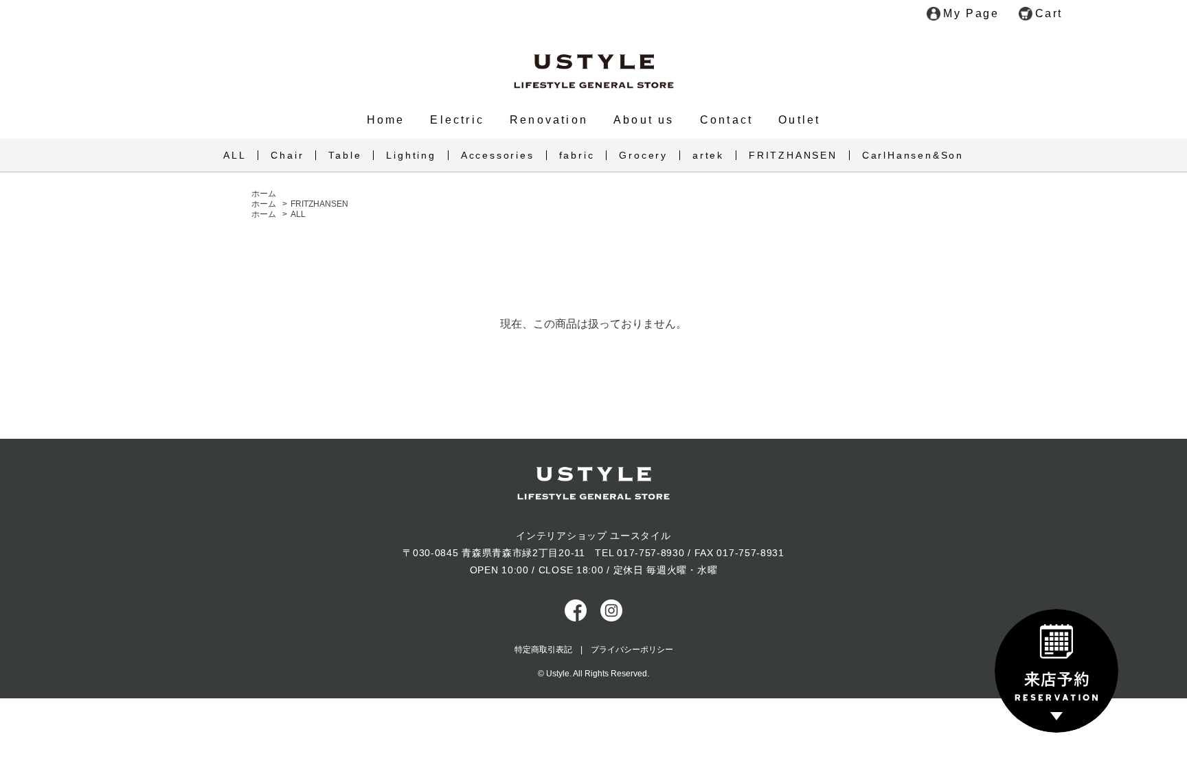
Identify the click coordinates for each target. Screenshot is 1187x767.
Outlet (799, 120)
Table (344, 155)
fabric (577, 155)
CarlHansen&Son (913, 155)
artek (708, 155)
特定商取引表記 (543, 649)
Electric (457, 120)
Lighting (411, 155)
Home (386, 120)
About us (644, 120)
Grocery (643, 155)
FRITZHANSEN (793, 155)
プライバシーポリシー (632, 649)
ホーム (263, 193)
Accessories (497, 155)
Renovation (549, 120)
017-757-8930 (650, 552)
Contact (726, 120)
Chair (287, 155)
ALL (234, 155)
